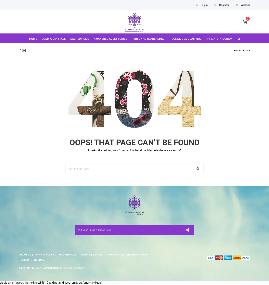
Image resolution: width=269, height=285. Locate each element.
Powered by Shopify (73, 268)
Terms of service (92, 254)
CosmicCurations (51, 268)
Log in (204, 5)
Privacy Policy (44, 254)
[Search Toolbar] (238, 38)
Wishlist (245, 5)
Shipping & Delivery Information (127, 254)
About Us (25, 254)
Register (224, 5)
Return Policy (67, 254)
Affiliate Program (33, 260)
